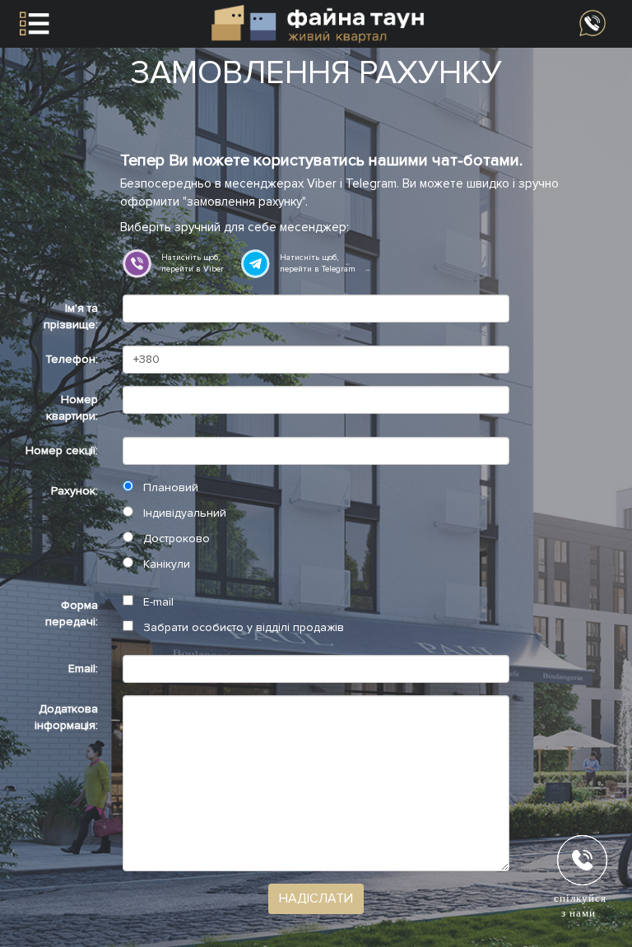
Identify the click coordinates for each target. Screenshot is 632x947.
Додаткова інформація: (66, 717)
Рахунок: (74, 491)
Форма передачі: (71, 613)
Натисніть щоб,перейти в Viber (192, 263)
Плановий (169, 487)
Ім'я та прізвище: (71, 316)
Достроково (175, 538)
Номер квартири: (72, 407)
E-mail (157, 602)
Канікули (165, 564)
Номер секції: (62, 450)
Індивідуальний (183, 513)
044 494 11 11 (593, 23)
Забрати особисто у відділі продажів (242, 627)
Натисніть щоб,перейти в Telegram (318, 263)
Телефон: (71, 359)
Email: (83, 668)
